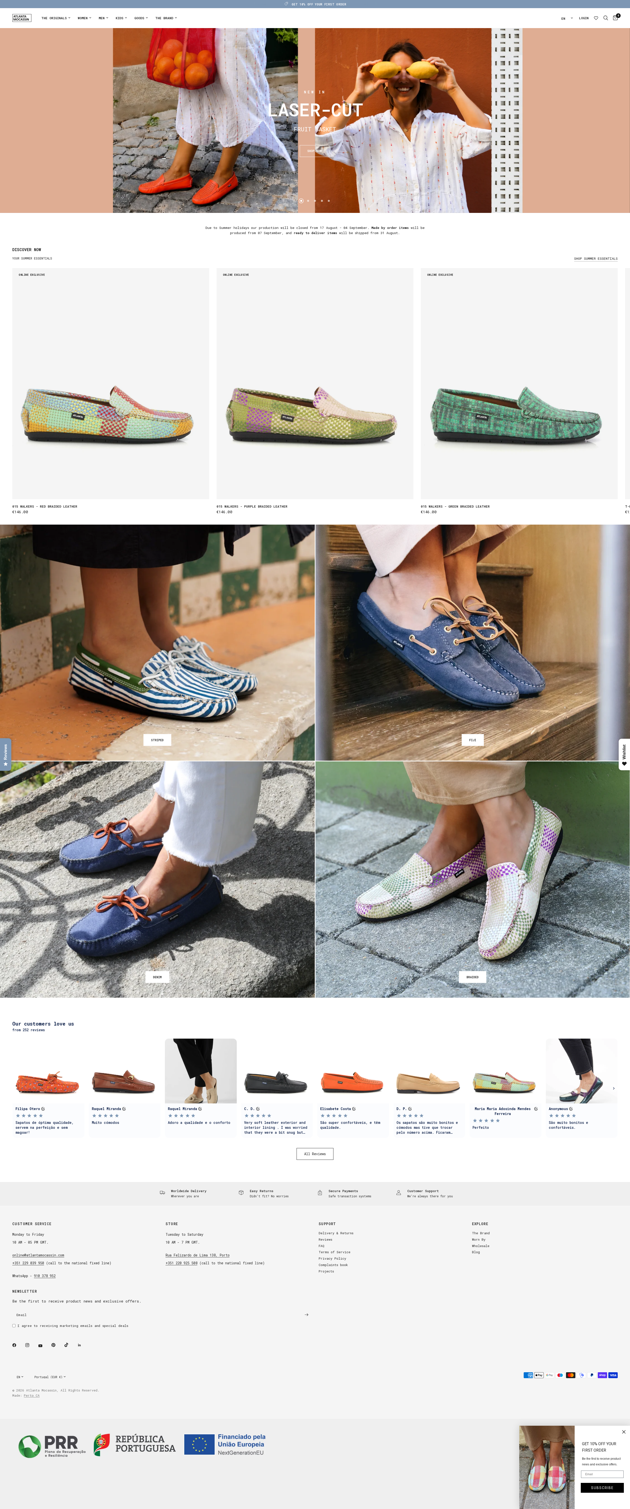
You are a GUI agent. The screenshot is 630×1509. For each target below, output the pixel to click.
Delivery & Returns (336, 1233)
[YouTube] (43, 1345)
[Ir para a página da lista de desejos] (596, 18)
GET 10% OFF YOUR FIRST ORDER (319, 4)
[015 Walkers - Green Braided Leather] (519, 383)
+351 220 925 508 (181, 1263)
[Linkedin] (83, 1345)
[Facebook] (17, 1345)
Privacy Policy (332, 1258)
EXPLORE (480, 1224)
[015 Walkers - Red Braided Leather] (110, 383)
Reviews (325, 1239)
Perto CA (32, 1395)
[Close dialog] (624, 1432)
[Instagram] (30, 1345)
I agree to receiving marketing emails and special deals (72, 1325)
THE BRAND (164, 18)
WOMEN (83, 18)
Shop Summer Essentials (596, 259)
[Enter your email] (306, 1315)
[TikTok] (69, 1344)
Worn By (479, 1239)
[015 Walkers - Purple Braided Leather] (315, 383)
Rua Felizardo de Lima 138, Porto (198, 1255)
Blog (476, 1252)
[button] (314, 151)
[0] (614, 18)
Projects (326, 1271)
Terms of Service (334, 1252)
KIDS (119, 18)
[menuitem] (56, 18)
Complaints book (333, 1265)
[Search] (606, 18)
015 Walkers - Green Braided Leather (455, 506)
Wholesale (480, 1246)
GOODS (139, 18)
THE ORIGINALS (54, 18)
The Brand (481, 1233)
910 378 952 (45, 1275)
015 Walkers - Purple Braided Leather (252, 506)
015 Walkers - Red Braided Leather (44, 506)
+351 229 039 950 (28, 1263)
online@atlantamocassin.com (38, 1255)
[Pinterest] (56, 1345)
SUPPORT (327, 1224)
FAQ (321, 1246)
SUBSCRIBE (602, 1488)
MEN (102, 18)
